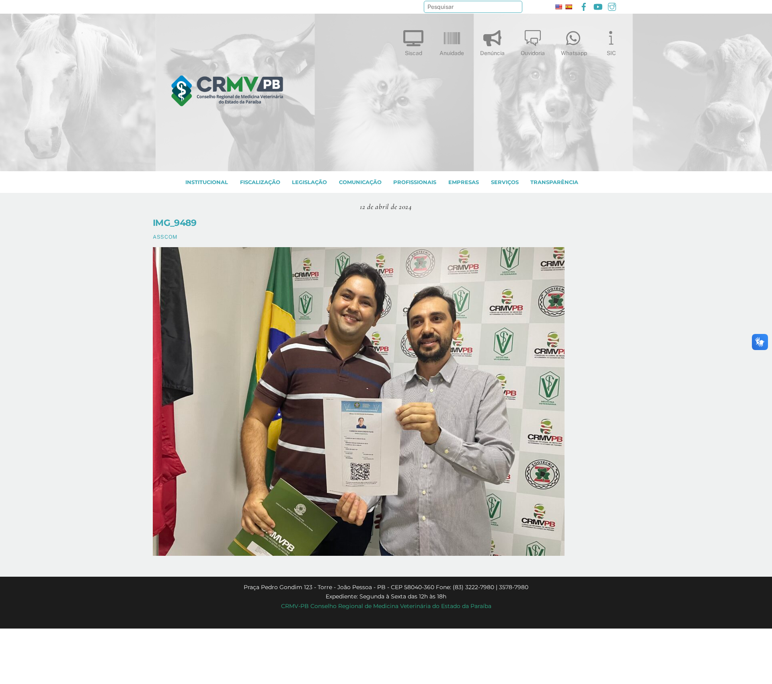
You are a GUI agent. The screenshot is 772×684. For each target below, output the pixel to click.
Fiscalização (260, 182)
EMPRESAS (463, 182)
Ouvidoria (533, 53)
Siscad (413, 53)
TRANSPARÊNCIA (554, 182)
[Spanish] (568, 7)
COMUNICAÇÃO (360, 182)
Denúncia (492, 53)
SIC (611, 53)
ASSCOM (165, 237)
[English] (558, 7)
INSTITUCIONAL (206, 182)
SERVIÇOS (505, 182)
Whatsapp (574, 53)
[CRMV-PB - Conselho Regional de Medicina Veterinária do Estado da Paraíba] (227, 161)
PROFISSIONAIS (414, 182)
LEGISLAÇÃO (309, 182)
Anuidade (451, 53)
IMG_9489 (175, 222)
